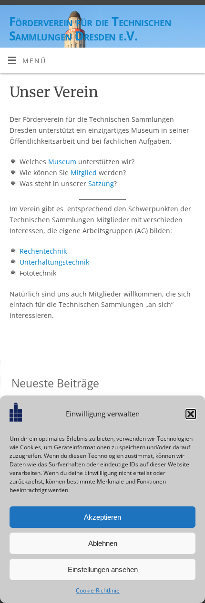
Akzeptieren (102, 517)
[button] (190, 414)
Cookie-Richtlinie (98, 590)
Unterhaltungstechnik (54, 262)
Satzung (101, 183)
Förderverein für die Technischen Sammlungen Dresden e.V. (90, 28)
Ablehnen (102, 543)
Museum (62, 162)
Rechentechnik (43, 251)
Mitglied (84, 172)
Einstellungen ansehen (103, 569)
